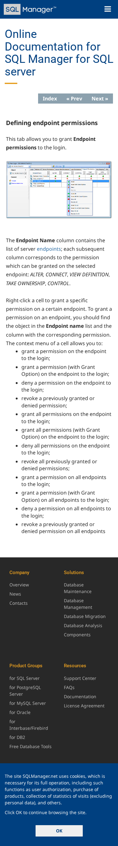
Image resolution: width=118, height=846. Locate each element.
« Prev (74, 98)
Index (50, 98)
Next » (100, 98)
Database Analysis (83, 625)
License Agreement (84, 706)
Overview (19, 585)
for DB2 (17, 737)
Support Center (80, 678)
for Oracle (20, 712)
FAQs (69, 687)
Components (77, 635)
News (15, 594)
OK (59, 831)
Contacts (18, 603)
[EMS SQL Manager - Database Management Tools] (31, 9)
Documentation (80, 696)
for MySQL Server (27, 703)
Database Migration (85, 616)
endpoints (49, 248)
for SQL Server (24, 678)
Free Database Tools (30, 746)
